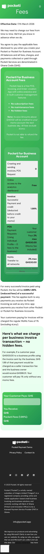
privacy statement (23, 542)
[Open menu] (40, 6)
